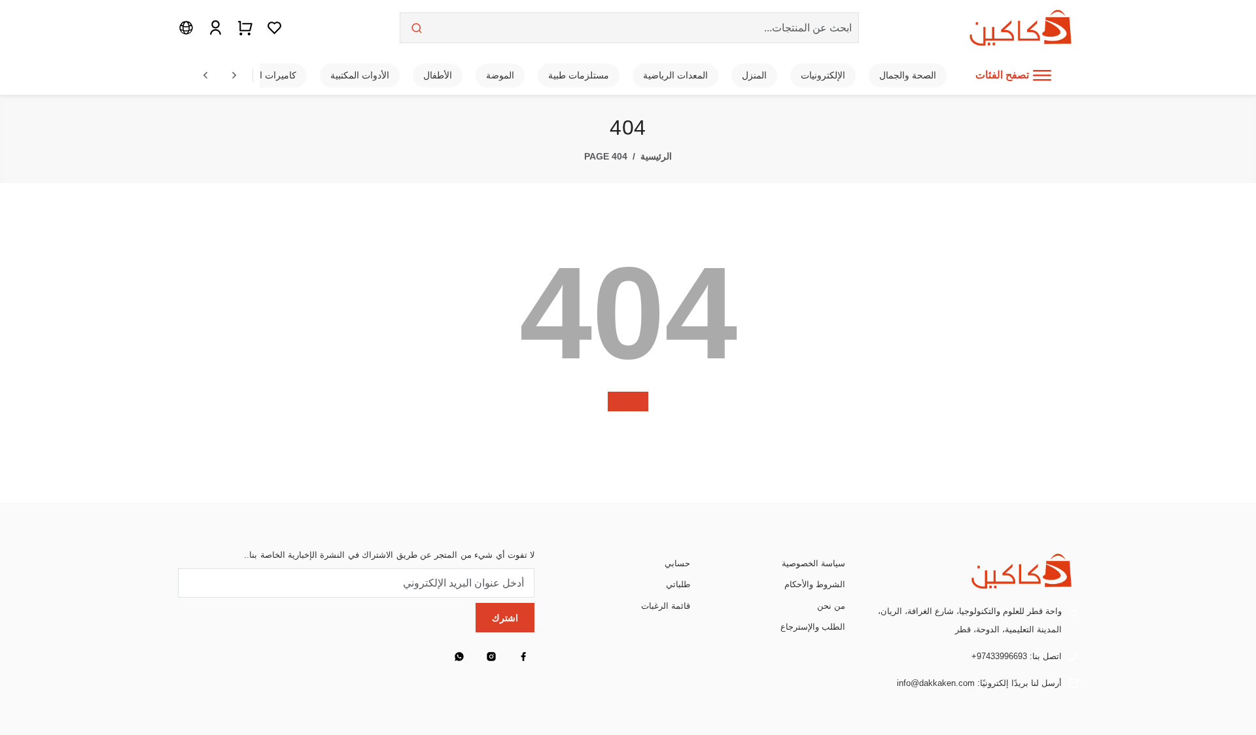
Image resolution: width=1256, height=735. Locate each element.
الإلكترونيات (823, 75)
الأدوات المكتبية (359, 75)
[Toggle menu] (1042, 75)
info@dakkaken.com (936, 683)
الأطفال (437, 75)
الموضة (500, 75)
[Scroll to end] (234, 75)
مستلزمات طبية (578, 75)
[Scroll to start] (205, 75)
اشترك (505, 618)
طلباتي (678, 584)
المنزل (754, 75)
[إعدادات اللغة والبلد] (186, 27)
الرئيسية (656, 156)
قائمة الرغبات (665, 606)
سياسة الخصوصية (813, 563)
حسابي (677, 563)
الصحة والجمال (907, 75)
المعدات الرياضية (675, 75)
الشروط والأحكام (814, 584)
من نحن (831, 606)
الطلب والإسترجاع (812, 627)
